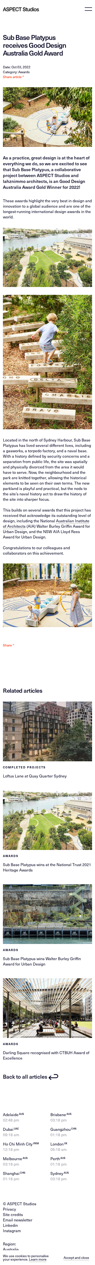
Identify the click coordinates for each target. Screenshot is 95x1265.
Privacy (9, 1209)
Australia (11, 1249)
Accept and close (76, 1257)
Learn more (38, 1259)
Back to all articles (25, 1076)
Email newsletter (17, 1220)
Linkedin (10, 1225)
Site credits (13, 1214)
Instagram (12, 1230)
